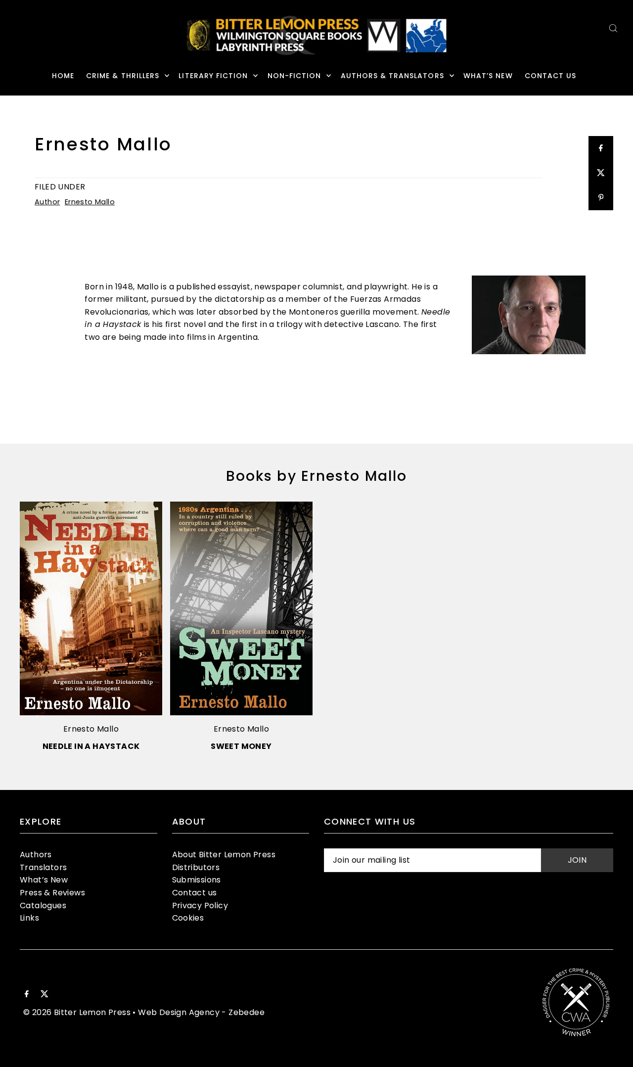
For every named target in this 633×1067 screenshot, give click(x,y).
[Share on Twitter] (600, 173)
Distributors (196, 867)
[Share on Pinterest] (600, 198)
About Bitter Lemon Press (224, 854)
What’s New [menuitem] (488, 76)
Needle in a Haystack (91, 746)
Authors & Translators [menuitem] (392, 76)
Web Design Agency (179, 1012)
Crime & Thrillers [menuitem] (122, 76)
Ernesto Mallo (90, 202)
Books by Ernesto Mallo (316, 476)
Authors (36, 854)
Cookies (188, 918)
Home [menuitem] (63, 76)
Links (29, 918)
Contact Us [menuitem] (551, 76)
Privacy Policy (200, 905)
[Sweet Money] (241, 608)
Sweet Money (241, 746)
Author (47, 202)
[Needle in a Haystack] (91, 608)
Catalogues (43, 905)
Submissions (196, 879)
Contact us (194, 892)
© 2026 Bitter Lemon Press (77, 1012)
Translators (43, 867)
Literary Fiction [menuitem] (213, 76)
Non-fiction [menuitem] (294, 76)
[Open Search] (613, 28)
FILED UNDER (60, 186)
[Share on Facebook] (600, 148)
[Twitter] (44, 994)
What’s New (44, 879)
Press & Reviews (52, 892)
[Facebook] (27, 994)
